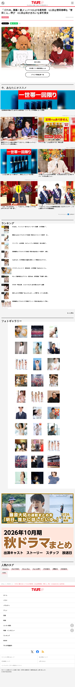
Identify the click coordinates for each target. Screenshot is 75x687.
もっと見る (70, 313)
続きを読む (37, 62)
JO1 (4, 573)
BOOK (5, 640)
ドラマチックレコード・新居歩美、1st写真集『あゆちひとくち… (29, 268)
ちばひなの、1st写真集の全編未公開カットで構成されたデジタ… (29, 260)
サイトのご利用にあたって (8, 657)
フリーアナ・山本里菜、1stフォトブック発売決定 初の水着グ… (29, 243)
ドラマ (5, 600)
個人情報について (43, 657)
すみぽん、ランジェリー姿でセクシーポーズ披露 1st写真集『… (29, 226)
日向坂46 (64, 569)
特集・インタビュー (9, 630)
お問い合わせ (42, 661)
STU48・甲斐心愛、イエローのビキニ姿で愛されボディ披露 (28, 284)
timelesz (6, 569)
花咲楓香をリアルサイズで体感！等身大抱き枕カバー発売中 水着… (30, 251)
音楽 (4, 615)
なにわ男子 (36, 569)
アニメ (5, 610)
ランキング (6, 635)
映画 (4, 620)
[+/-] (72, 625)
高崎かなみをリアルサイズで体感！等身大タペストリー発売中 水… (30, 235)
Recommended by (62, 214)
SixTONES (15, 569)
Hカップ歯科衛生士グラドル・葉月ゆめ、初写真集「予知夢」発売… (30, 276)
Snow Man (26, 569)
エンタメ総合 (7, 625)
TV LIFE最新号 (7, 645)
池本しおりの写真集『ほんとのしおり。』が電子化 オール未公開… (30, 293)
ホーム (2, 583)
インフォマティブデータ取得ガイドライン (12, 665)
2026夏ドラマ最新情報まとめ (37, 68)
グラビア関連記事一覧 (37, 74)
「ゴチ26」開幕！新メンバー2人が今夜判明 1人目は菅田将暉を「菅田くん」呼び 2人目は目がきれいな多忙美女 (39, 583)
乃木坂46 (47, 569)
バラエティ (9, 583)
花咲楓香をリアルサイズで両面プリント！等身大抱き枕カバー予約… (30, 301)
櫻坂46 (55, 569)
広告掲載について (6, 661)
